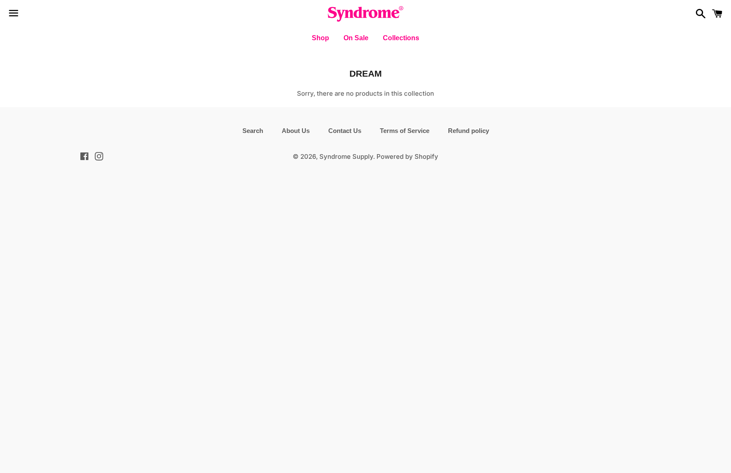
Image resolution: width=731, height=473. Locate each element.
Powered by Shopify (407, 156)
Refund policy (468, 130)
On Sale (356, 37)
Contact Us (344, 130)
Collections (401, 37)
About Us (296, 130)
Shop (320, 37)
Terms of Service (404, 130)
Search (252, 130)
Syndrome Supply (346, 156)
